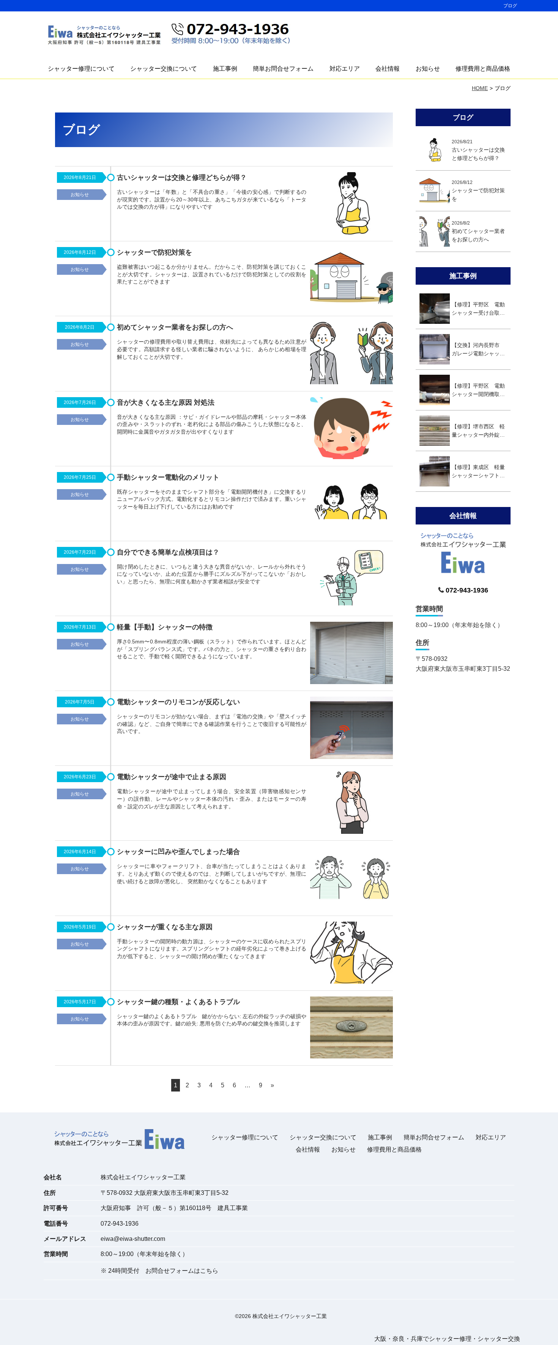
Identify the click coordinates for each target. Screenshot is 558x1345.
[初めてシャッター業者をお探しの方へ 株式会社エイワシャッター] (351, 354)
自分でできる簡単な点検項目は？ (168, 552)
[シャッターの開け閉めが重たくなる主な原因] (351, 954)
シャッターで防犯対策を (154, 252)
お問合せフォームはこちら (181, 1270)
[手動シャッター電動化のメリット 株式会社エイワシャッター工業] (351, 504)
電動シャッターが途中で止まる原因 (171, 777)
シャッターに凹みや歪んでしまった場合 (178, 851)
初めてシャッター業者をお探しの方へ (175, 327)
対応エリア (344, 68)
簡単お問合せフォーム (283, 68)
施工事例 (225, 68)
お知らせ (428, 68)
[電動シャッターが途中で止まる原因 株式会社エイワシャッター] (351, 804)
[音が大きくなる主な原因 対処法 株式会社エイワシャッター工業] (351, 429)
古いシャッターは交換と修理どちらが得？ (182, 177)
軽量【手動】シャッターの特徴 (165, 627)
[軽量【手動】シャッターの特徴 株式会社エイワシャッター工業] (351, 654)
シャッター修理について (81, 68)
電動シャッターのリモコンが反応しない (178, 702)
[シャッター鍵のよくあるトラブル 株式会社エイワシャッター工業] (351, 1028)
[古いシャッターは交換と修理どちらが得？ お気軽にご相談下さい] (351, 204)
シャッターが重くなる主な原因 (165, 927)
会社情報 (387, 68)
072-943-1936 (120, 1223)
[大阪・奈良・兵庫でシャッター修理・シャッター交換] (104, 35)
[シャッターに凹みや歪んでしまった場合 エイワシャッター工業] (351, 878)
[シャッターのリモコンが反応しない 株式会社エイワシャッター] (351, 729)
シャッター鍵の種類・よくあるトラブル (178, 1002)
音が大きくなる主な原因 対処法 (165, 402)
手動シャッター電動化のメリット (168, 477)
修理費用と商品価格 (483, 68)
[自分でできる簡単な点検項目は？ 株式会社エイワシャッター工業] (351, 579)
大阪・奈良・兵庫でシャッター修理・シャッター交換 (447, 1338)
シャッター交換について (163, 68)
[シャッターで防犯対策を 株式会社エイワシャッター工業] (351, 279)
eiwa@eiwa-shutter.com (133, 1239)
